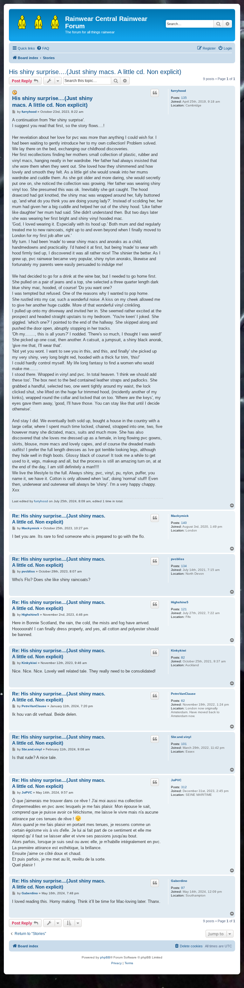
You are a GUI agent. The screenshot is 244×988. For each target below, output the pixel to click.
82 (183, 657)
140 (184, 522)
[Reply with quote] (155, 93)
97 (183, 888)
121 (184, 609)
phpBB (105, 957)
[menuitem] (43, 48)
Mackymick (180, 516)
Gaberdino (179, 881)
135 (184, 97)
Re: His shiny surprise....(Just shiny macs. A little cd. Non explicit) (58, 518)
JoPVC (176, 780)
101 (184, 744)
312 (184, 787)
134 (184, 566)
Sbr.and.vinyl (181, 737)
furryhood (178, 90)
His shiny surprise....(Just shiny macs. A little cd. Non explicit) (95, 71)
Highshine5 (179, 602)
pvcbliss (177, 559)
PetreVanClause (183, 693)
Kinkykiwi (178, 650)
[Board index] (37, 20)
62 (183, 700)
